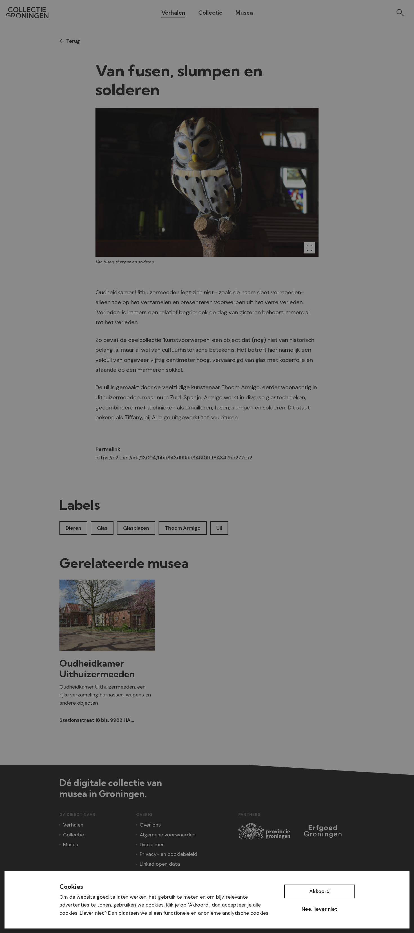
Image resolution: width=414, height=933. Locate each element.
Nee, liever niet (319, 909)
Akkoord (319, 891)
